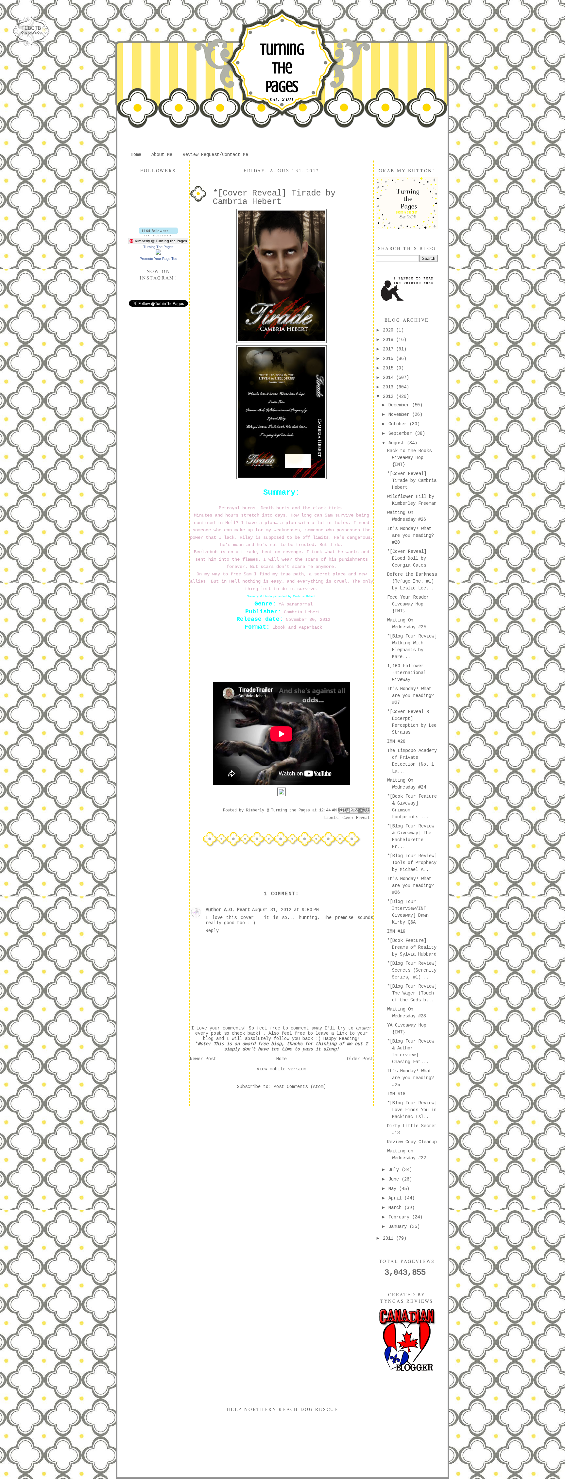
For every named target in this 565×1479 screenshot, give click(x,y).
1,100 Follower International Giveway (406, 672)
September (401, 433)
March (396, 1207)
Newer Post (203, 1059)
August (397, 443)
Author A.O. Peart (228, 909)
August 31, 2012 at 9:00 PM (285, 909)
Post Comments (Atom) (300, 1086)
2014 (389, 377)
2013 (389, 387)
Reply (212, 930)
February (400, 1217)
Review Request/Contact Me (215, 154)
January (398, 1226)
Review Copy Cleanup (412, 1142)
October (398, 424)
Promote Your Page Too (158, 259)
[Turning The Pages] (158, 253)
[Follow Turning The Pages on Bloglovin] (158, 235)
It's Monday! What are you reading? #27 (410, 695)
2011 (389, 1238)
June (395, 1179)
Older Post (360, 1059)
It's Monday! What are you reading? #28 (410, 535)
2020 (389, 330)
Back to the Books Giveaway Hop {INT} (409, 457)
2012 (389, 396)
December (400, 405)
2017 (389, 349)
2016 (389, 358)
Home (136, 154)
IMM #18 (396, 1093)
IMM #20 (396, 741)
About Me (161, 154)
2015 (389, 368)
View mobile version (281, 1069)
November (400, 414)
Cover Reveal (356, 818)
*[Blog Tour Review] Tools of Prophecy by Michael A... (412, 862)
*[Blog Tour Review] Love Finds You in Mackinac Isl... (412, 1109)
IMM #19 (396, 931)
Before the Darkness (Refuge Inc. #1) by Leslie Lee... (412, 581)
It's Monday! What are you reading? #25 (410, 1077)
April (396, 1198)
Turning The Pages (282, 68)
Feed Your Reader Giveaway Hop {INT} (408, 604)
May (393, 1188)
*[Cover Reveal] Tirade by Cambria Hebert (412, 480)
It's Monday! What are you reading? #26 (410, 885)
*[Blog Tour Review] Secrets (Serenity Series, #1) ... (412, 970)
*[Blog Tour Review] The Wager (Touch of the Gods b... (412, 993)
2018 (389, 339)
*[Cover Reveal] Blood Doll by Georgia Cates (406, 558)
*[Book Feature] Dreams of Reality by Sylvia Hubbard (412, 947)
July (395, 1169)
